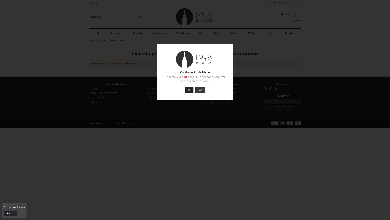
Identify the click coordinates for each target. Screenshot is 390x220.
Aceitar (10, 213)
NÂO (200, 90)
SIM (189, 90)
